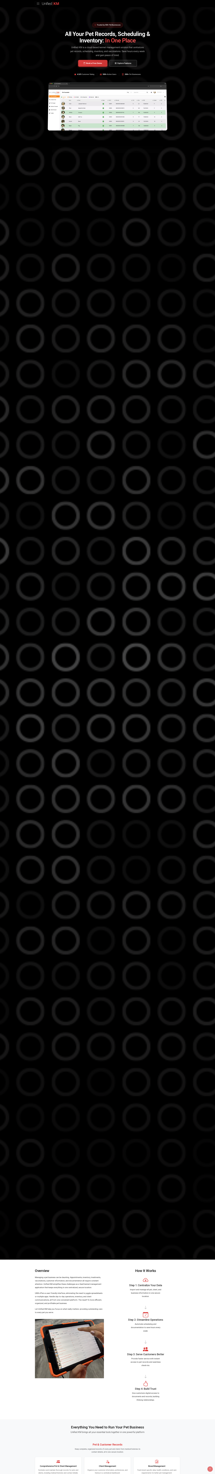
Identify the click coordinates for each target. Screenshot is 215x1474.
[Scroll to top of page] (210, 1469)
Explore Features (124, 63)
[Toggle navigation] (38, 3)
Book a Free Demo (94, 63)
